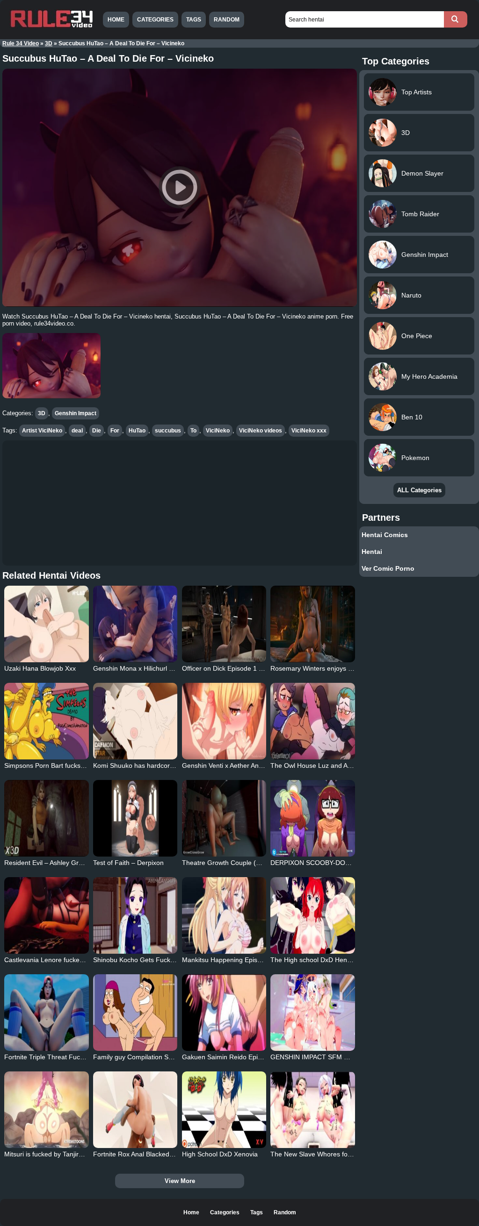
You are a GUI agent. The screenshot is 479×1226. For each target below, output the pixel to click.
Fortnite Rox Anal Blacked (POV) (141, 1154)
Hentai (372, 551)
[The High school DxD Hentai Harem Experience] (312, 915)
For (114, 430)
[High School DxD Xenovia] (224, 1109)
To (193, 430)
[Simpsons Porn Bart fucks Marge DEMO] (46, 721)
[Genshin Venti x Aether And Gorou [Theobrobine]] (224, 721)
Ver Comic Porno (388, 568)
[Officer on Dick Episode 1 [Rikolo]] (224, 624)
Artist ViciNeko (42, 430)
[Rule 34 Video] (51, 26)
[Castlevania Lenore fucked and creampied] (46, 915)
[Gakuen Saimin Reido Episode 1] (224, 1012)
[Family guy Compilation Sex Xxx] (135, 1012)
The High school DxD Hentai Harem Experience (340, 960)
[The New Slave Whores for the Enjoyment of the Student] (312, 1109)
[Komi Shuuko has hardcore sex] (135, 721)
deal (77, 430)
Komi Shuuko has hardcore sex (139, 765)
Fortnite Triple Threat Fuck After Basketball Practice (80, 1057)
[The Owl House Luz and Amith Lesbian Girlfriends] (312, 721)
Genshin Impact (75, 413)
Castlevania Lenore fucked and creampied (67, 960)
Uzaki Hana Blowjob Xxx (40, 668)
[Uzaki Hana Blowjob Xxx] (46, 624)
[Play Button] (179, 188)
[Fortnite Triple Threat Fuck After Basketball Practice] (46, 1012)
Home (116, 19)
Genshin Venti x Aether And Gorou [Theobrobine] (254, 765)
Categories (155, 19)
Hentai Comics (385, 535)
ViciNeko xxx (309, 430)
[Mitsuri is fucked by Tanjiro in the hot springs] (46, 1109)
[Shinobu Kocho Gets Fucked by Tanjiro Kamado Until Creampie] (135, 915)
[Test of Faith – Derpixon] (135, 818)
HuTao (137, 430)
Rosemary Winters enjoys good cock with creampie (345, 668)
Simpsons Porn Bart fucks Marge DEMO (63, 765)
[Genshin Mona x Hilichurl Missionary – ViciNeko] (135, 624)
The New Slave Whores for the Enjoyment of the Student (354, 1154)
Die (96, 430)
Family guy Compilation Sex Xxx (140, 1057)
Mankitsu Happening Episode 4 (228, 960)
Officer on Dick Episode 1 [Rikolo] (231, 668)
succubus (168, 430)
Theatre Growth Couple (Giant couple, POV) (247, 862)
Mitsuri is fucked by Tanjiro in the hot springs (69, 1154)
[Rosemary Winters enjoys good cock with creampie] (312, 624)
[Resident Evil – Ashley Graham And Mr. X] (46, 818)
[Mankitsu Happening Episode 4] (224, 915)
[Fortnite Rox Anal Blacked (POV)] (135, 1109)
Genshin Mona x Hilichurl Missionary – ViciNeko (163, 668)
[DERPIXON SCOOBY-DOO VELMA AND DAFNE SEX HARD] (312, 818)
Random (227, 19)
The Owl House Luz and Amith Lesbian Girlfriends (344, 765)
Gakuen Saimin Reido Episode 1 (230, 1057)
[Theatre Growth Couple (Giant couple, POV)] (224, 818)
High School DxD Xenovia (220, 1154)
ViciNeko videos (260, 430)
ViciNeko (218, 430)
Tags (193, 19)
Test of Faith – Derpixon (128, 862)
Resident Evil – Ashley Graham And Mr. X (65, 862)
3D (48, 43)
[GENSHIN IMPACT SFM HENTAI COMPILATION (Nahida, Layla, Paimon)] (312, 1012)
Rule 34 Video (20, 43)
